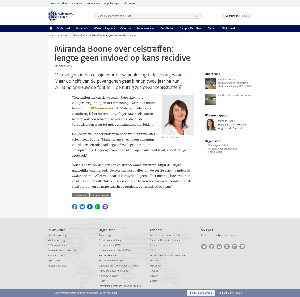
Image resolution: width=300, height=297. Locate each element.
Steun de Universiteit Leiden (165, 240)
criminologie (80, 195)
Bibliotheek (129, 3)
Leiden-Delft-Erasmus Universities (168, 255)
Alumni (212, 28)
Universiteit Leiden (58, 3)
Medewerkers (93, 3)
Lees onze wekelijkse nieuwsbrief (218, 235)
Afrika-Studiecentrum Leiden (114, 270)
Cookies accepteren (201, 293)
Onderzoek (64, 28)
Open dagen (54, 260)
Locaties (154, 260)
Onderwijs (82, 28)
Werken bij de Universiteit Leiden (167, 235)
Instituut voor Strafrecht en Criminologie (223, 150)
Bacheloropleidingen (58, 235)
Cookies (154, 270)
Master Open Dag (57, 265)
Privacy (154, 275)
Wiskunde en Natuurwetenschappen (118, 265)
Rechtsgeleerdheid (218, 145)
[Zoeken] (197, 16)
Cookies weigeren (232, 293)
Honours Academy (109, 275)
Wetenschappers (104, 28)
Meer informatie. (109, 293)
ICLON (102, 281)
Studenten (77, 3)
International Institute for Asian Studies (120, 286)
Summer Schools (57, 255)
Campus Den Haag (191, 28)
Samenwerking (146, 28)
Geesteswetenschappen (111, 240)
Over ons (125, 28)
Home (50, 35)
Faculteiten (167, 28)
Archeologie (105, 235)
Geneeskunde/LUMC (109, 245)
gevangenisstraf (100, 195)
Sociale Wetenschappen (111, 260)
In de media (63, 35)
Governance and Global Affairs (115, 250)
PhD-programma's (57, 245)
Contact (154, 281)
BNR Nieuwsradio (100, 108)
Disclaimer (155, 265)
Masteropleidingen (57, 240)
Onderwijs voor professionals (63, 250)
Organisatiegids (112, 3)
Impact (153, 250)
